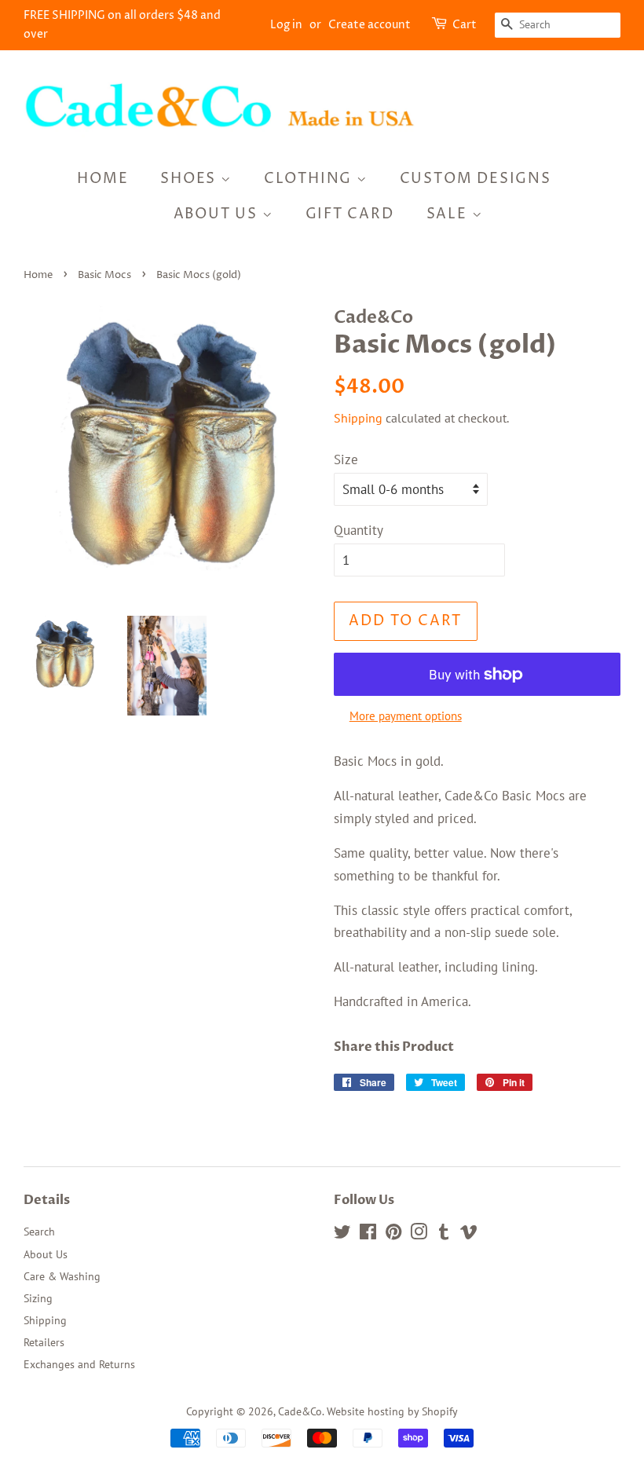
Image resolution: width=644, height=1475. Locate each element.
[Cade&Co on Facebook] (368, 1234)
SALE (449, 214)
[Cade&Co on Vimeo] (469, 1234)
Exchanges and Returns (79, 1363)
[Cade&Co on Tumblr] (443, 1234)
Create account (369, 24)
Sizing (38, 1297)
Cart (464, 24)
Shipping (358, 418)
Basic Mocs (104, 275)
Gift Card (350, 214)
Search (39, 1231)
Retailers (44, 1341)
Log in (286, 24)
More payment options (405, 715)
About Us (218, 214)
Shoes (190, 178)
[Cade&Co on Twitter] (342, 1234)
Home (102, 178)
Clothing (310, 178)
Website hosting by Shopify (392, 1411)
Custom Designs (475, 178)
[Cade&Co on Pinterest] (393, 1234)
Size (346, 459)
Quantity (358, 530)
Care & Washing (62, 1275)
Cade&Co (300, 1411)
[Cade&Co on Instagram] (418, 1234)
